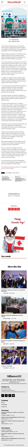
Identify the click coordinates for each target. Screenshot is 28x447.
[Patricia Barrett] (14, 188)
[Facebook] (9, 209)
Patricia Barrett (14, 39)
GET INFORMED (8, 172)
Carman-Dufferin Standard (7, 431)
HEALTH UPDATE (16, 172)
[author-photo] (2, 293)
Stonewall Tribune (5, 415)
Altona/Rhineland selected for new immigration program (6, 178)
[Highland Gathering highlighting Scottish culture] (14, 305)
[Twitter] (12, 209)
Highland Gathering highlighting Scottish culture (13, 417)
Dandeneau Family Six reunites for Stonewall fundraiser (13, 290)
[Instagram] (6, 395)
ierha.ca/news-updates (8, 168)
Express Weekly (14, 26)
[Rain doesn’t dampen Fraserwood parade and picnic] (14, 330)
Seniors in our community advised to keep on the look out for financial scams (20, 179)
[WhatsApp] (18, 209)
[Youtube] (13, 395)
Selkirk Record (4, 418)
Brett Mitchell (6, 367)
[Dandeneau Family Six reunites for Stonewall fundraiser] (14, 279)
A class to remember (6, 366)
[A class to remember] (14, 355)
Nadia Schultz (6, 293)
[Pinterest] (15, 209)
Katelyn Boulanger (6, 318)
